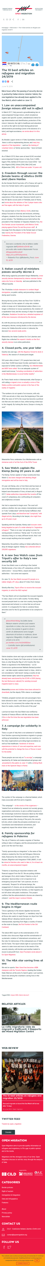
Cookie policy (23, 1263)
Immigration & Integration (11, 1195)
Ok (37, 1260)
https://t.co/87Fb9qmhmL (17, 255)
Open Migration (22, 10)
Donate (8, 1132)
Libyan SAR (14, 995)
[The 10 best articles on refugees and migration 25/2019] (22, 1072)
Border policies (7, 1187)
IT (18, 19)
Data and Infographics (10, 1199)
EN (23, 19)
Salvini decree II (24, 995)
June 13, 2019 (11, 648)
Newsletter (6, 1217)
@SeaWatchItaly (13, 621)
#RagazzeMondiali (14, 252)
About (4, 1209)
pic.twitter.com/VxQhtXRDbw (18, 643)
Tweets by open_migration (11, 1124)
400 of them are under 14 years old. (28, 167)
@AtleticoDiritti (23, 247)
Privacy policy (7, 1213)
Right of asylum (7, 1191)
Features (5, 1203)
